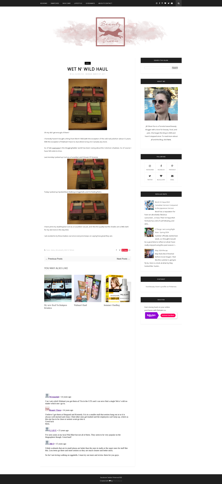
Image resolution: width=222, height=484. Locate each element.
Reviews (43, 3)
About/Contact (105, 3)
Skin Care (67, 3)
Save (125, 250)
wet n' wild (69, 250)
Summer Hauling (112, 305)
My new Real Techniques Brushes (55, 306)
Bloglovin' (161, 180)
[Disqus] (87, 355)
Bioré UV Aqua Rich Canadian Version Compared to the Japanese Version (166, 205)
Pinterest (172, 170)
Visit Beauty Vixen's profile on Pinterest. (161, 286)
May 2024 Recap (161, 250)
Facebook (161, 170)
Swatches (55, 3)
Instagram (150, 170)
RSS (120, 477)
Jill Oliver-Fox (78, 74)
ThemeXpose (117, 481)
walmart (59, 250)
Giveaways (90, 3)
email (172, 180)
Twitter (149, 180)
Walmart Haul (80, 305)
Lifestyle (78, 3)
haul (88, 63)
